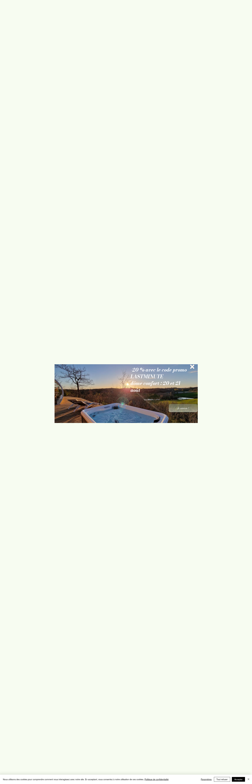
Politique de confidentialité (157, 779)
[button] (192, 367)
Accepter (238, 779)
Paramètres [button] (206, 779)
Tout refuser (222, 779)
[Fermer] (248, 779)
